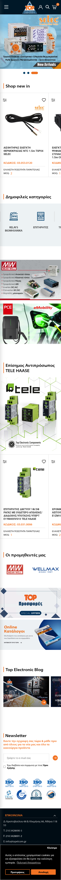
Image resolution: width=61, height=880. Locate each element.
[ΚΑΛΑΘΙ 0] (54, 7)
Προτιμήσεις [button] (17, 872)
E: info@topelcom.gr (14, 841)
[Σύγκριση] (5, 100)
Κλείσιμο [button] (52, 847)
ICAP (10, 700)
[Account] (40, 6)
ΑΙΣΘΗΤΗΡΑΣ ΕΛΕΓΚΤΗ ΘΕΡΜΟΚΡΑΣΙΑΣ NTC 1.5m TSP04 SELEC (23, 151)
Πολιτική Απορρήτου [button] (29, 862)
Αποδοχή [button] (43, 872)
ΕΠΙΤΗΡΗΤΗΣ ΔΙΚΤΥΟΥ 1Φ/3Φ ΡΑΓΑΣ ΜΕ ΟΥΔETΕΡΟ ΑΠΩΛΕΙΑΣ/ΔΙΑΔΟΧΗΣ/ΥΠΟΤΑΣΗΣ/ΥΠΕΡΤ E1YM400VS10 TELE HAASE (23, 514)
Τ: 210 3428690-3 (12, 830)
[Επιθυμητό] (44, 100)
